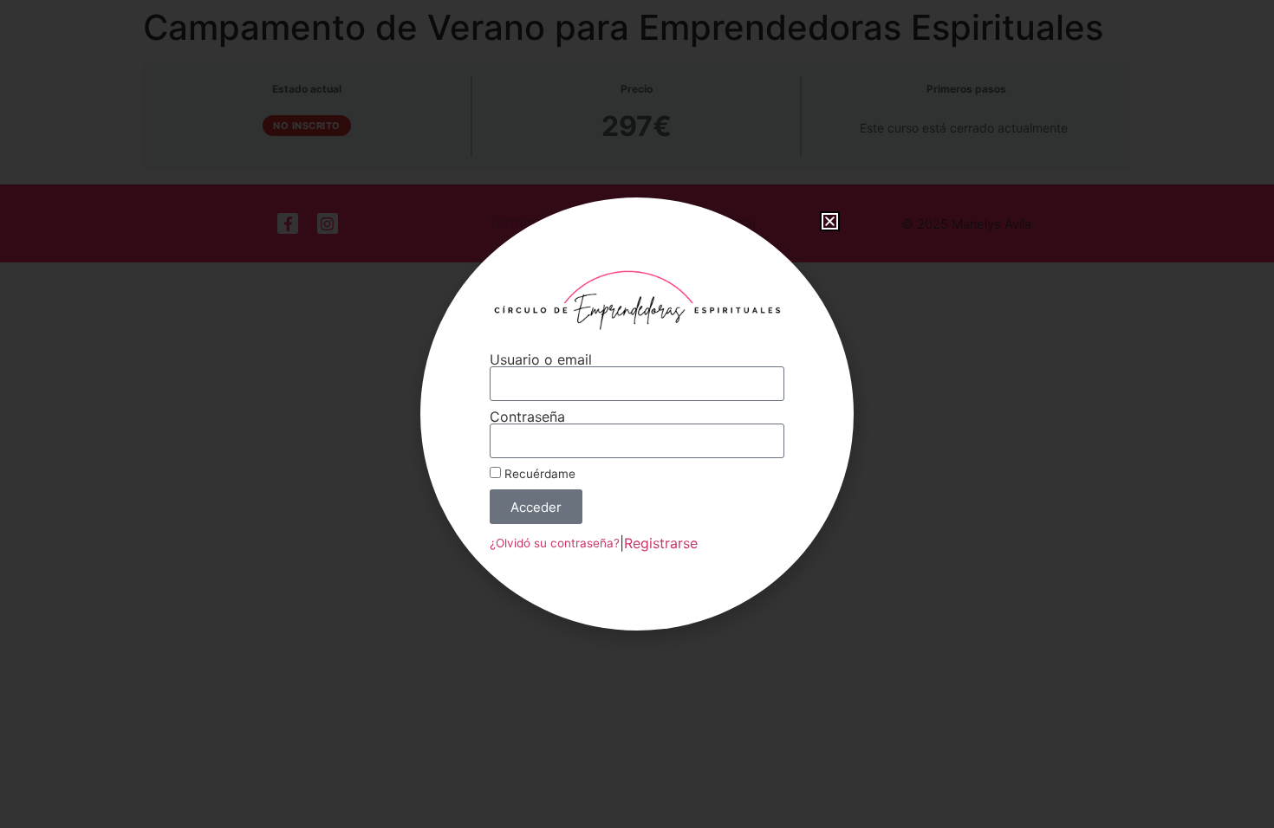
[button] (829, 221)
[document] (637, 414)
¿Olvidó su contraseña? (555, 543)
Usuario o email (541, 359)
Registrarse (661, 543)
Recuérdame (538, 474)
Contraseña (527, 417)
